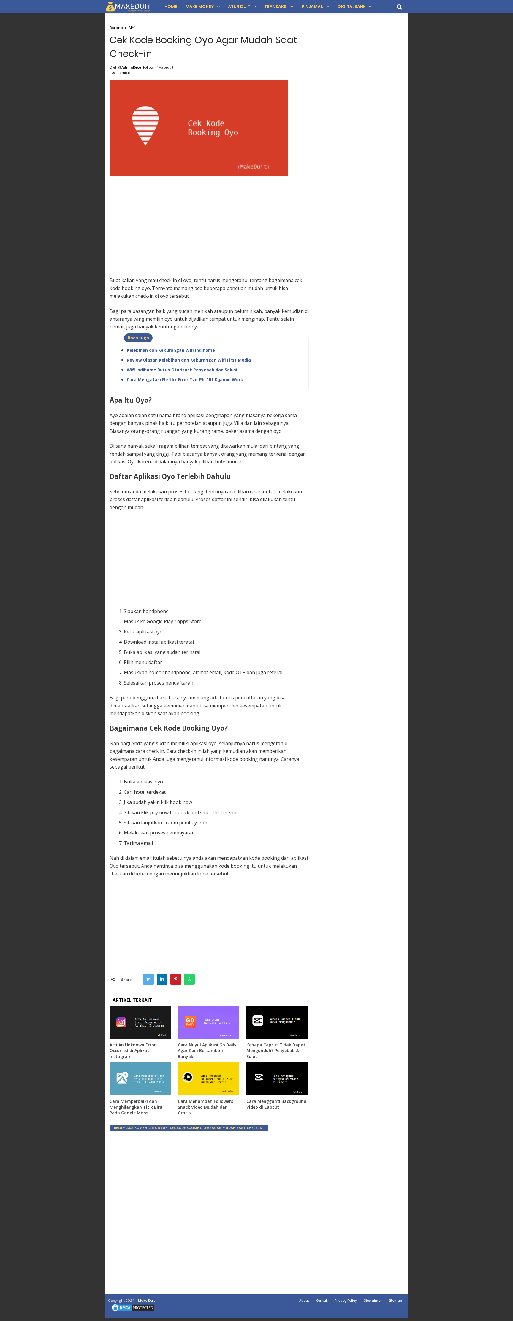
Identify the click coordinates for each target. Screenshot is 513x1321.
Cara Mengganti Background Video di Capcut (276, 1104)
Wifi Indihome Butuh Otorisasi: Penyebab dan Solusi (182, 370)
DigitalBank (352, 6)
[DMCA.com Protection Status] (133, 1311)
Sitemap (395, 1300)
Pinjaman (313, 6)
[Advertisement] (209, 220)
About (304, 1300)
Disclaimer (372, 1300)
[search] (399, 7)
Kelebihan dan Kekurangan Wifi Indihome (171, 350)
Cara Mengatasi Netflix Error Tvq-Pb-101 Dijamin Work (185, 379)
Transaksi (276, 6)
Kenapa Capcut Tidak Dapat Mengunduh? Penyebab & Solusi (275, 1050)
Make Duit (146, 1300)
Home (170, 6)
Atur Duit (239, 6)
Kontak (322, 1300)
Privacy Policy (346, 1300)
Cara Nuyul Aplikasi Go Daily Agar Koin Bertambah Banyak (207, 1050)
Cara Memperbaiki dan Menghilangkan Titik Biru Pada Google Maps (136, 1107)
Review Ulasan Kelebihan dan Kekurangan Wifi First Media (189, 360)
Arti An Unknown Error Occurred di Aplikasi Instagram (133, 1050)
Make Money (200, 6)
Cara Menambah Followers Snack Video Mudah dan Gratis (205, 1107)
